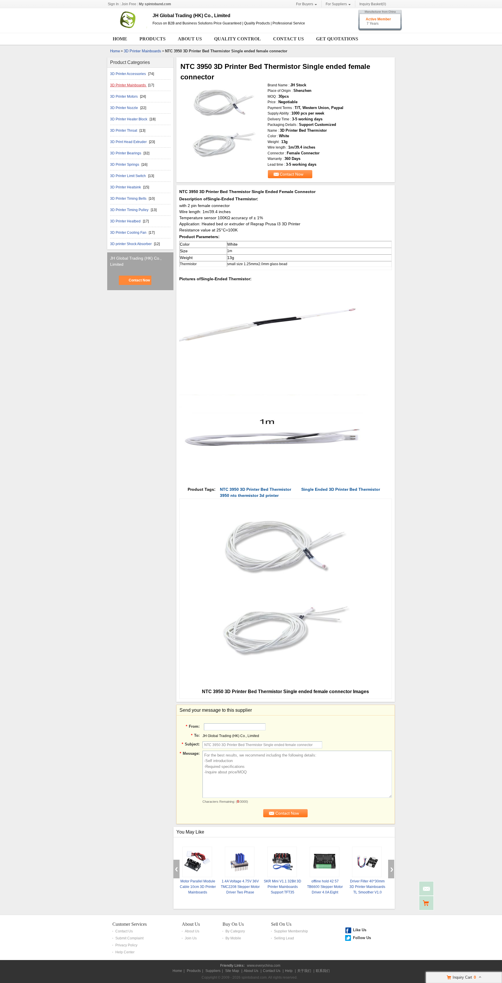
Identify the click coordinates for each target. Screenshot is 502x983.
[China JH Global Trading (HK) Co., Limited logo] (128, 28)
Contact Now (139, 280)
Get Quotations (337, 38)
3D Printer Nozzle (124, 108)
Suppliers (212, 971)
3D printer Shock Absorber (131, 244)
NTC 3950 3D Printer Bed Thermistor (255, 489)
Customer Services (129, 924)
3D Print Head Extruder (129, 142)
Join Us (191, 938)
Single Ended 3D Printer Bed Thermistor (340, 489)
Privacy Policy (126, 945)
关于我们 (304, 971)
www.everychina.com (263, 966)
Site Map (232, 971)
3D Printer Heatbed (125, 221)
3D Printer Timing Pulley (129, 210)
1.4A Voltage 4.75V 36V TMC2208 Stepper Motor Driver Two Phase (240, 886)
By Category (235, 931)
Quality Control (237, 38)
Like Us (359, 930)
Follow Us (362, 938)
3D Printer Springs (125, 165)
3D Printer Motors (124, 96)
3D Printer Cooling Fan (128, 233)
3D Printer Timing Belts (128, 199)
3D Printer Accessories (128, 74)
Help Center (125, 952)
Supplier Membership (291, 931)
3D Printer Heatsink (126, 187)
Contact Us (288, 38)
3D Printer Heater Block (129, 119)
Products (152, 38)
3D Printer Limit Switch (128, 176)
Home (120, 38)
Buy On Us (233, 924)
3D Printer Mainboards (142, 51)
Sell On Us (281, 924)
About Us (190, 38)
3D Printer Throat (124, 131)
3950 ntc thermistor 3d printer (249, 495)
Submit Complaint (129, 938)
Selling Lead (284, 938)
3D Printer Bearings (126, 153)
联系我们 (323, 971)
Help (289, 971)
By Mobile (233, 938)
